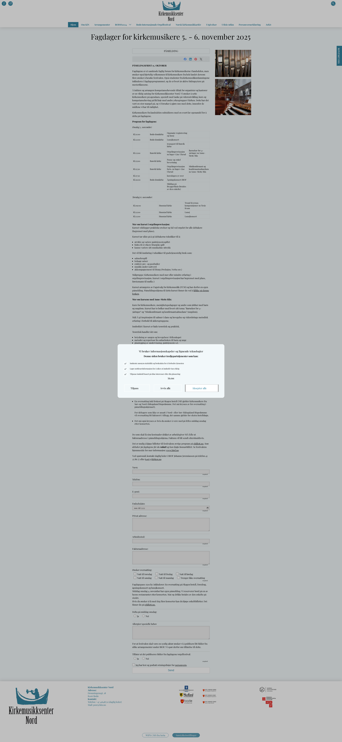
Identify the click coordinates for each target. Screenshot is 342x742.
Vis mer (171, 378)
